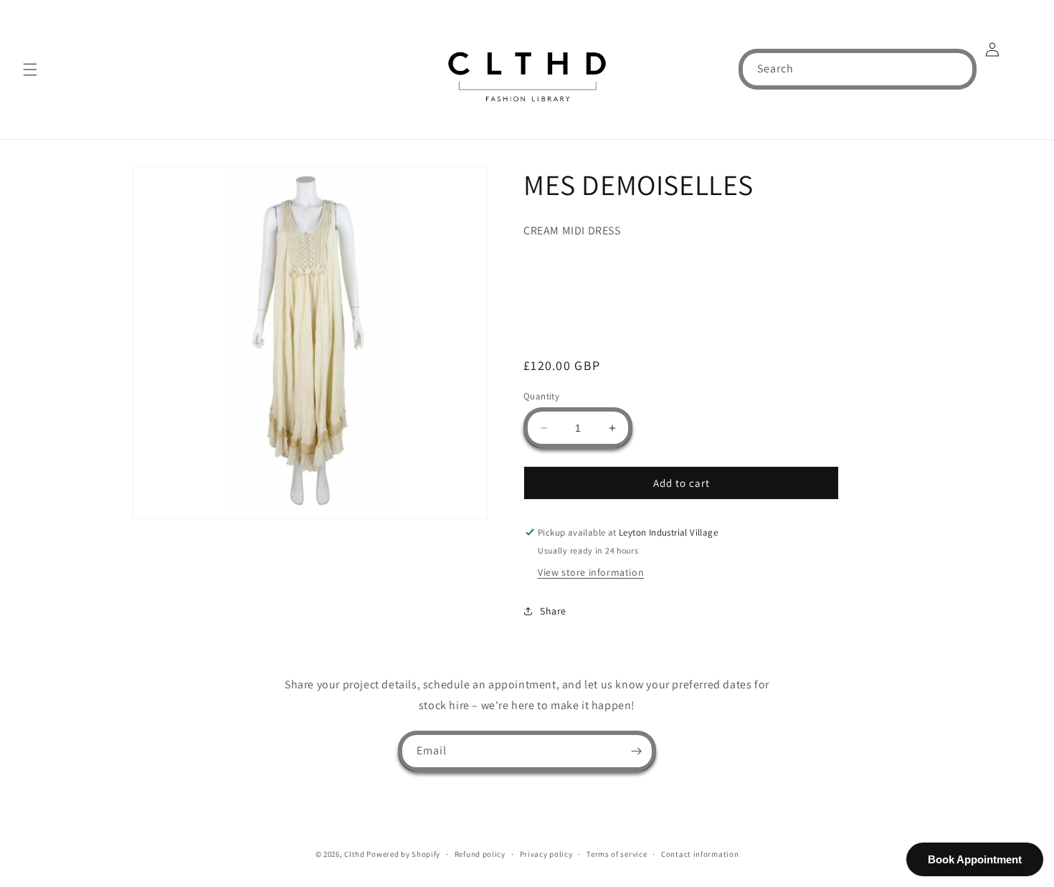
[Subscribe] (636, 751)
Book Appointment (975, 859)
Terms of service (617, 854)
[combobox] (857, 69)
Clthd (354, 854)
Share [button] (553, 610)
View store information (591, 572)
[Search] (956, 69)
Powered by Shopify (403, 854)
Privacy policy (546, 854)
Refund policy (480, 854)
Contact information (700, 854)
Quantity (541, 396)
